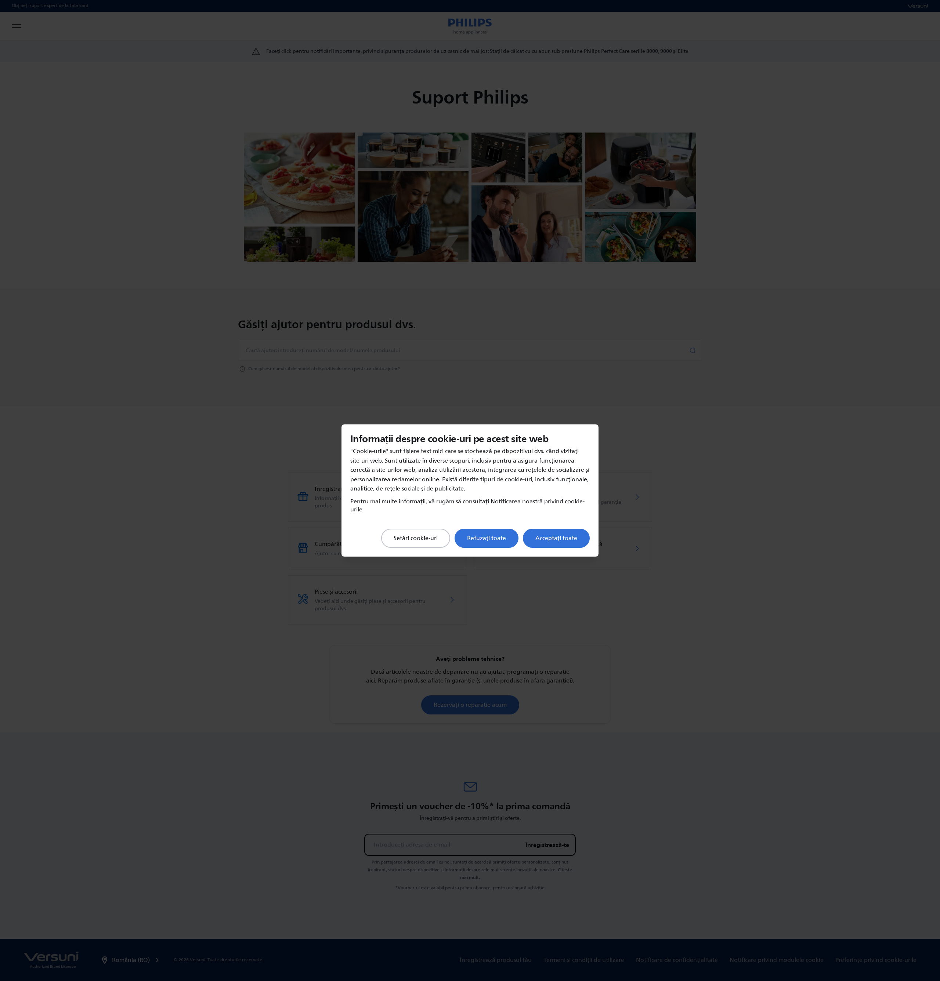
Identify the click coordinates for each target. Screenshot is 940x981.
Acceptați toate (556, 538)
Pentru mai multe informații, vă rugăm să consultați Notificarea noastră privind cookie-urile (467, 505)
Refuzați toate (486, 538)
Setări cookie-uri (416, 538)
